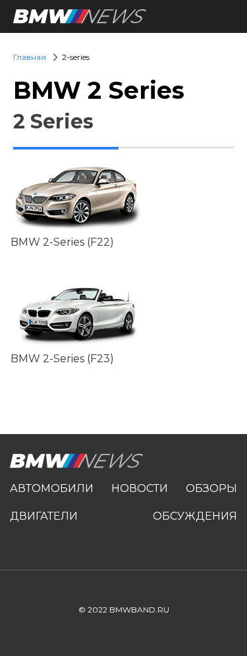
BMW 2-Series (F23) (62, 359)
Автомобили (52, 488)
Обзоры (211, 488)
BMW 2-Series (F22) (62, 242)
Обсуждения (195, 516)
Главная (29, 57)
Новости (139, 488)
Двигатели (44, 516)
